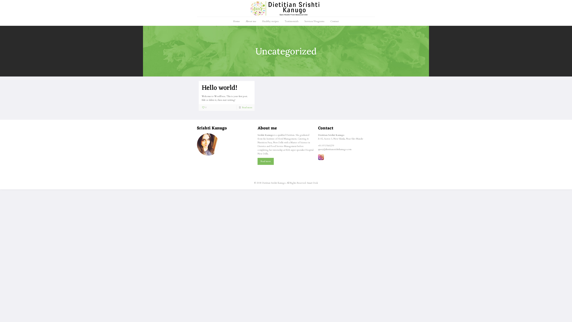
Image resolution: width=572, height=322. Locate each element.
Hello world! (219, 88)
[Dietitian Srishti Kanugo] (286, 8)
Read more (247, 107)
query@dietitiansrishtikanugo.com (334, 149)
